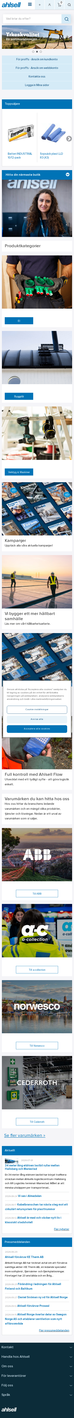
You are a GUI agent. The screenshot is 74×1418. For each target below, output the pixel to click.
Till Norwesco (37, 1045)
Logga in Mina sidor (37, 85)
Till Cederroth (37, 1121)
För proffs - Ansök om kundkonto (37, 59)
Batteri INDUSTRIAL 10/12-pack (20, 156)
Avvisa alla (37, 719)
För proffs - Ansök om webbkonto (37, 68)
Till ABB (37, 893)
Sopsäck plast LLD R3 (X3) (51, 156)
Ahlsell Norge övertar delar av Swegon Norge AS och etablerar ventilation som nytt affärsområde (36, 1319)
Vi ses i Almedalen (30, 1196)
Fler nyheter (61, 1229)
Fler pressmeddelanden (54, 1330)
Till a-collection (37, 969)
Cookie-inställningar (36, 710)
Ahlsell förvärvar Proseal (33, 1306)
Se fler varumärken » (24, 1136)
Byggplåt (19, 396)
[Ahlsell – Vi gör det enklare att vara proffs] (11, 4)
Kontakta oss (37, 77)
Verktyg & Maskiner (19, 472)
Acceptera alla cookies (37, 729)
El (19, 320)
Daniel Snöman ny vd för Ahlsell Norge (43, 1297)
